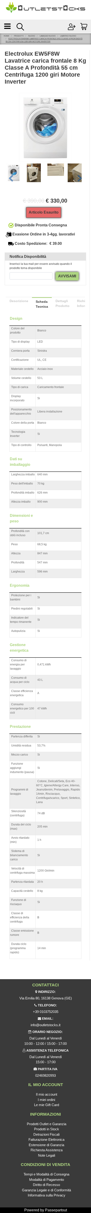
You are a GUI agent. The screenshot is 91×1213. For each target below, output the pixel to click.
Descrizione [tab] (19, 301)
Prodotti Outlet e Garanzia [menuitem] (46, 1124)
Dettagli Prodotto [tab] (63, 303)
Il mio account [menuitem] (46, 1094)
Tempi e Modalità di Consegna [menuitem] (46, 1174)
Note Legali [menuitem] (46, 1155)
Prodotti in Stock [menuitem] (46, 1129)
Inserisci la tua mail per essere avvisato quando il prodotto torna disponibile (41, 266)
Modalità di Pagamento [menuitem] (46, 1180)
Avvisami (67, 276)
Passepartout (56, 1210)
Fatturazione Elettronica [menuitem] (46, 1139)
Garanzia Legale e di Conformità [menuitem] (46, 1190)
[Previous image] (11, 178)
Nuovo (31, 36)
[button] (45, 127)
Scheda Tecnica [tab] (42, 304)
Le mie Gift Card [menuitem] (46, 1105)
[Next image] (80, 178)
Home (6, 36)
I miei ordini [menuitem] (46, 1100)
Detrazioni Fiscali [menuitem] (46, 1134)
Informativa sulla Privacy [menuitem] (46, 1195)
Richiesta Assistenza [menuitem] (47, 1150)
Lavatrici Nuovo (68, 36)
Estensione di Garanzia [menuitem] (46, 1145)
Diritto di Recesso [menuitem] (46, 1185)
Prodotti (19, 36)
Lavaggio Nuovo (48, 36)
